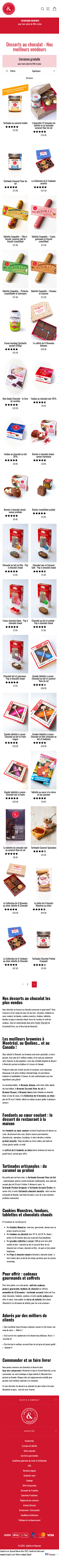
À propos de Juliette (29, 1445)
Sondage (29, 1480)
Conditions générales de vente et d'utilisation (29, 1460)
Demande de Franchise (29, 1490)
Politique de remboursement (29, 1520)
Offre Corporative (29, 1485)
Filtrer (12, 71)
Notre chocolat (29, 1450)
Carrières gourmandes (29, 1455)
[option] (29, 22)
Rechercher (29, 1440)
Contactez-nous (29, 1475)
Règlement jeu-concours (29, 1500)
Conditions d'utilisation (29, 1515)
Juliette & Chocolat (29, 1400)
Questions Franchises (29, 1495)
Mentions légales (29, 1470)
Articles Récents (29, 1505)
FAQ (29, 1465)
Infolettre (29, 1431)
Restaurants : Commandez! (29, 1510)
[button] (12, 126)
